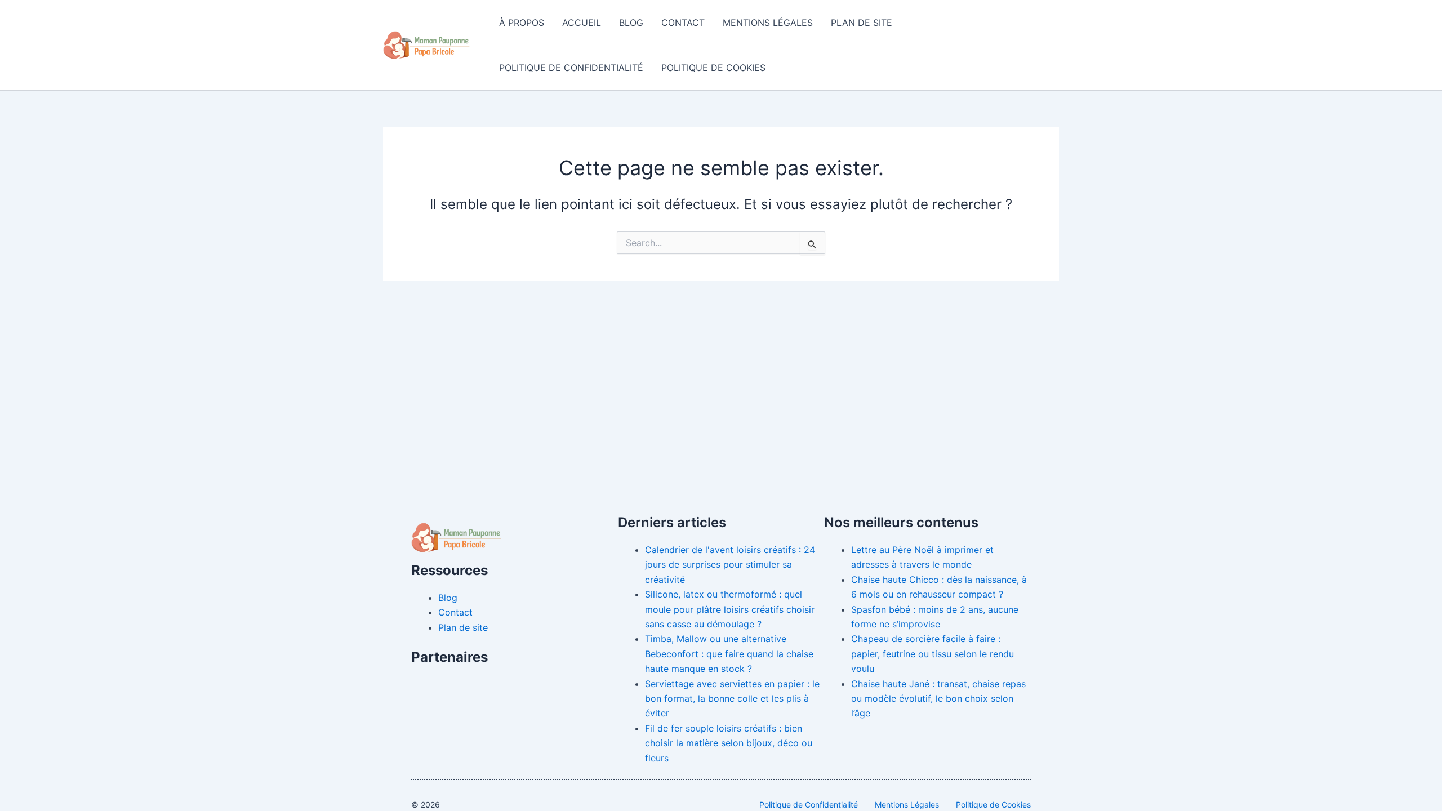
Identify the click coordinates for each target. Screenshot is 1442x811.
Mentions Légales (768, 22)
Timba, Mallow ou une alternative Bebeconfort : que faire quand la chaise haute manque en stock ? (729, 653)
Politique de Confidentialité (571, 67)
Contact (683, 22)
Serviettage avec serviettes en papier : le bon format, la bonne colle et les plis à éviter (732, 698)
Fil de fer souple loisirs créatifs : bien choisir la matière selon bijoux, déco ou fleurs (728, 743)
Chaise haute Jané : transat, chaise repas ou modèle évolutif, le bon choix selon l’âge (938, 698)
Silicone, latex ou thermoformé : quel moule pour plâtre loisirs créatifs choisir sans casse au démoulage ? (730, 609)
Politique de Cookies (713, 67)
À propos (521, 22)
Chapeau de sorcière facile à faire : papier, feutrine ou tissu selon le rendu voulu (932, 653)
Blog (631, 22)
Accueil (581, 22)
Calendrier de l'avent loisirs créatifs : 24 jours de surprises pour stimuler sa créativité (730, 564)
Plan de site (861, 22)
